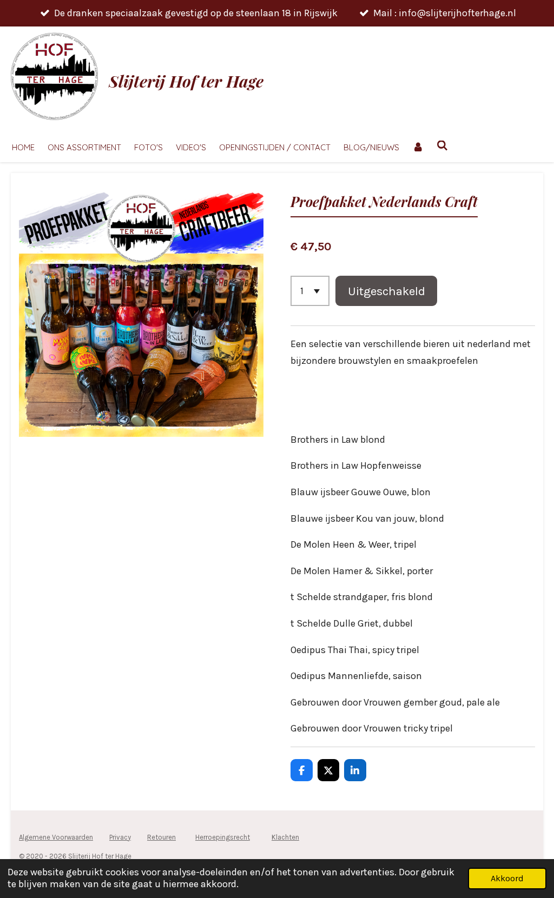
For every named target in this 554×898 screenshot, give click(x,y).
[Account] (418, 147)
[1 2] (310, 291)
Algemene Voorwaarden (56, 837)
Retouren (161, 837)
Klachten (285, 837)
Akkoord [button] (507, 878)
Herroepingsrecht (222, 837)
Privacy (120, 837)
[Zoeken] (442, 146)
